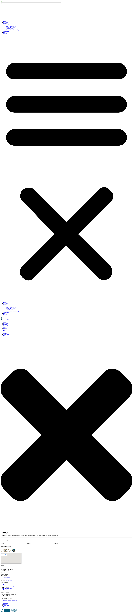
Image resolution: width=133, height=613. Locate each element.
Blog (4, 32)
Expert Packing (9, 28)
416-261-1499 (6, 577)
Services (5, 23)
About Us (5, 22)
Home (4, 21)
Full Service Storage (10, 27)
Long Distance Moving (11, 26)
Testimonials (6, 31)
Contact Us (5, 33)
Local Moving (9, 24)
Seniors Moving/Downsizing (12, 29)
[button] (66, 167)
